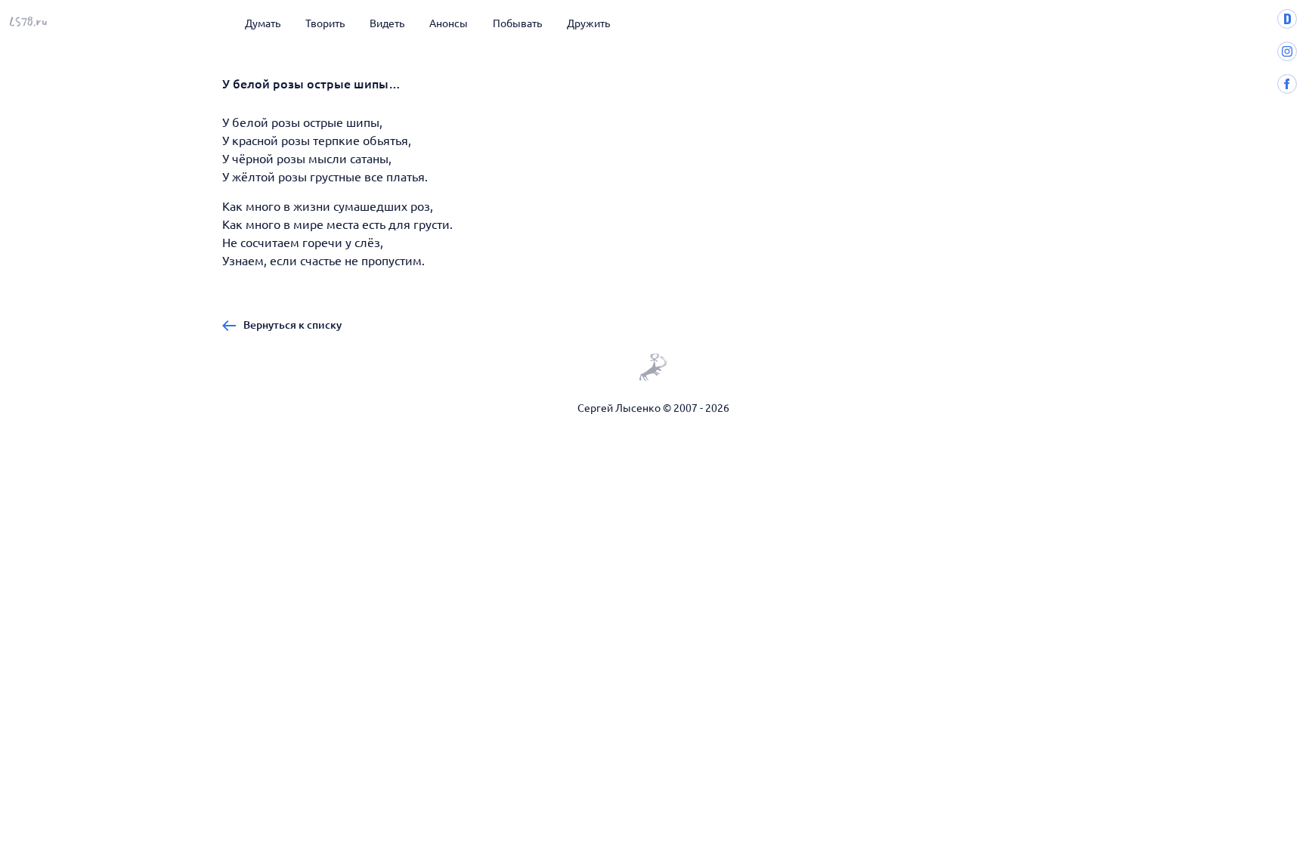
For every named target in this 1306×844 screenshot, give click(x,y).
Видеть (387, 22)
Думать (262, 22)
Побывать (517, 22)
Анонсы (448, 22)
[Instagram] (1287, 56)
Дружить (588, 22)
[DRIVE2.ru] (1287, 24)
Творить (325, 22)
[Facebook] (1287, 89)
